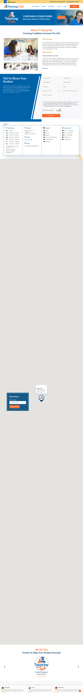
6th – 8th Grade (68, 135)
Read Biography (42, 676)
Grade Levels (51, 6)
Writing (47, 132)
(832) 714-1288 (11, 2)
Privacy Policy (68, 106)
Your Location (12, 400)
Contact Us (51, 115)
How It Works (35, 6)
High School (67, 137)
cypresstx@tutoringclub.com (32, 145)
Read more (45, 68)
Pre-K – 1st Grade (68, 130)
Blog (65, 6)
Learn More (61, 17)
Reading (47, 135)
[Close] (45, 386)
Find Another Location (73, 1)
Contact (74, 6)
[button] (41, 398)
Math (46, 130)
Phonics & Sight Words (51, 137)
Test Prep (47, 141)
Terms (61, 106)
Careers (59, 6)
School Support (49, 139)
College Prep (67, 139)
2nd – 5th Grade (68, 132)
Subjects (44, 6)
